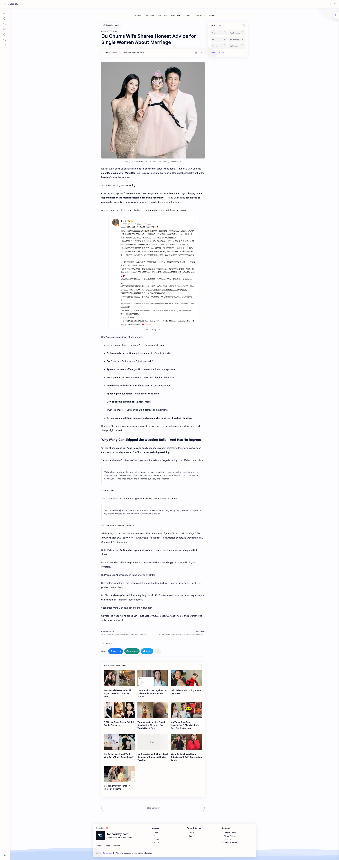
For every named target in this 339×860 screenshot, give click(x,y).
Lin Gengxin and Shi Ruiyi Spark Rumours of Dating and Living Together (152, 757)
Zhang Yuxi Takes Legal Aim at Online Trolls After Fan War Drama (152, 693)
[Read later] (196, 53)
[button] (334, 4)
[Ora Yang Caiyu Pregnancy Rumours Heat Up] (119, 774)
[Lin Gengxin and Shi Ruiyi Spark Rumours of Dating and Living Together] (152, 742)
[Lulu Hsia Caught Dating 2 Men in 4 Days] (186, 678)
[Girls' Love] (162, 15)
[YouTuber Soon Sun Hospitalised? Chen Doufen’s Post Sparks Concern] (186, 710)
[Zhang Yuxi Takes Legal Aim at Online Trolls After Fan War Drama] (152, 678)
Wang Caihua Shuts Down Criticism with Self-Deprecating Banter (186, 757)
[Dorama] (187, 15)
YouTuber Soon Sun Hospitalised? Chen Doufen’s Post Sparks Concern (185, 725)
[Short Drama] (199, 15)
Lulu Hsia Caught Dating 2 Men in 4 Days (186, 692)
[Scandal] (212, 15)
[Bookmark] (330, 4)
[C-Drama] (137, 15)
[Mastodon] (116, 846)
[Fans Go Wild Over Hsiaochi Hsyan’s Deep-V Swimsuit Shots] (119, 678)
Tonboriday (12, 4)
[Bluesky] (99, 846)
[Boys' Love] (175, 15)
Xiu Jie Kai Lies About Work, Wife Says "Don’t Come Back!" (118, 755)
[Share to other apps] (158, 651)
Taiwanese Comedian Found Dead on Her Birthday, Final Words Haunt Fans (151, 725)
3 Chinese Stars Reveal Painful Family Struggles (119, 723)
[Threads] (107, 846)
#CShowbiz (107, 643)
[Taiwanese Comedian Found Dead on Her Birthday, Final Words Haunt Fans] (152, 710)
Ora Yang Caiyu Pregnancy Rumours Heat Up (117, 787)
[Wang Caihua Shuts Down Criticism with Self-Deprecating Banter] (186, 742)
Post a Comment (153, 808)
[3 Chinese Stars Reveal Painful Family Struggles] (119, 710)
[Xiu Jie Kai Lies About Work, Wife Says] (119, 742)
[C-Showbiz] (149, 15)
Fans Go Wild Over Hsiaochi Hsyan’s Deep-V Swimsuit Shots (117, 693)
